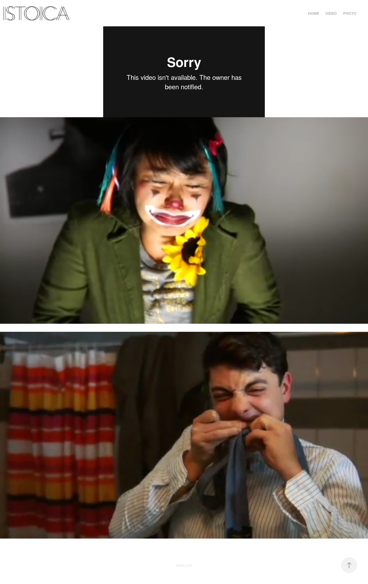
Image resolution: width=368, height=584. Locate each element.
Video (331, 13)
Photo (349, 13)
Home (313, 13)
